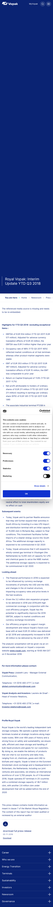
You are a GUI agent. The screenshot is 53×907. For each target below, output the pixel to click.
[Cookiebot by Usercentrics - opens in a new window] (39, 411)
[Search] (42, 3)
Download (7, 838)
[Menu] (48, 3)
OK (26, 494)
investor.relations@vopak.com (16, 707)
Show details (39, 486)
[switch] (46, 461)
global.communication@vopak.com (18, 686)
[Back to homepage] (14, 3)
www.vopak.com (18, 650)
